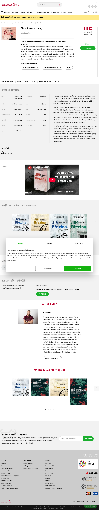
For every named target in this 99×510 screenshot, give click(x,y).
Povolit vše (77, 268)
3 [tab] (50, 409)
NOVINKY (22, 12)
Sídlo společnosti (28, 466)
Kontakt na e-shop (28, 463)
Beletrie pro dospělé (14, 23)
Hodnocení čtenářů (45, 82)
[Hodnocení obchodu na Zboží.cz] (91, 472)
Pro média (48, 476)
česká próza (18, 98)
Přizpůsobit (48, 268)
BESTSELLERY (15, 12)
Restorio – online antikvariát (53, 488)
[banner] (10, 3)
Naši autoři (4, 466)
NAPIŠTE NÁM (91, 506)
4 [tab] (53, 409)
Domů (3, 23)
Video (19, 82)
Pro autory (48, 471)
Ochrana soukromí (6, 486)
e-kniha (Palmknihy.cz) (30, 67)
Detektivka (25, 23)
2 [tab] (48, 409)
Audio (33, 82)
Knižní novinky (5, 478)
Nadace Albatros (50, 486)
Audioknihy (18, 125)
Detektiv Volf (17, 109)
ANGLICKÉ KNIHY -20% (43, 12)
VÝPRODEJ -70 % (55, 12)
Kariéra (47, 481)
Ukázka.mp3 (7, 153)
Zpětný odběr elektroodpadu (9, 488)
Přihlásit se (88, 439)
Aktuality (3, 463)
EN (96, 3)
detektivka (18, 96)
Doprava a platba (6, 473)
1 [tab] (45, 409)
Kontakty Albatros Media (30, 468)
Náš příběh (48, 463)
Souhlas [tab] (20, 243)
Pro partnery (49, 473)
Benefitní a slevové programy (10, 476)
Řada (26, 82)
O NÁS (70, 12)
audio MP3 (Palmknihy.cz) (52, 67)
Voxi (44, 120)
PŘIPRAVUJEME (31, 12)
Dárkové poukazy (6, 481)
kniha (68, 67)
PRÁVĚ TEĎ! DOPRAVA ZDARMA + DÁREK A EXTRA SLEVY (24, 17)
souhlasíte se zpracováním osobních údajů (17, 443)
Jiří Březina (26, 33)
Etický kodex (49, 483)
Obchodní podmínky (7, 468)
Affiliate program (6, 483)
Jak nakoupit (5, 471)
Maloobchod (49, 468)
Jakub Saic (42, 96)
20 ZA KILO (63, 12)
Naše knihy (7, 12)
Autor (57, 82)
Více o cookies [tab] (78, 243)
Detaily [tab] (49, 243)
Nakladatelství (49, 466)
